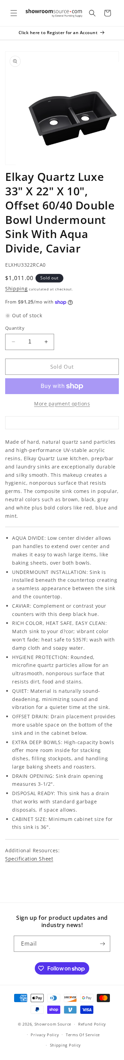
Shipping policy (65, 1045)
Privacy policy (45, 1034)
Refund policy (92, 1024)
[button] (13, 13)
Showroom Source (53, 1024)
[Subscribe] (102, 944)
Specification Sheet (29, 858)
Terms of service (83, 1034)
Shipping (16, 288)
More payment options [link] (62, 403)
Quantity (14, 328)
